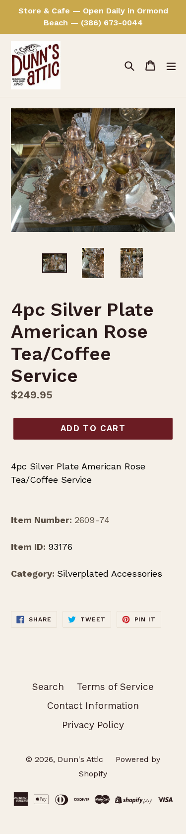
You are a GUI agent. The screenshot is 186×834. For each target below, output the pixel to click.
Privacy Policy (93, 725)
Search (48, 686)
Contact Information (93, 705)
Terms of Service (115, 686)
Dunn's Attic (82, 759)
